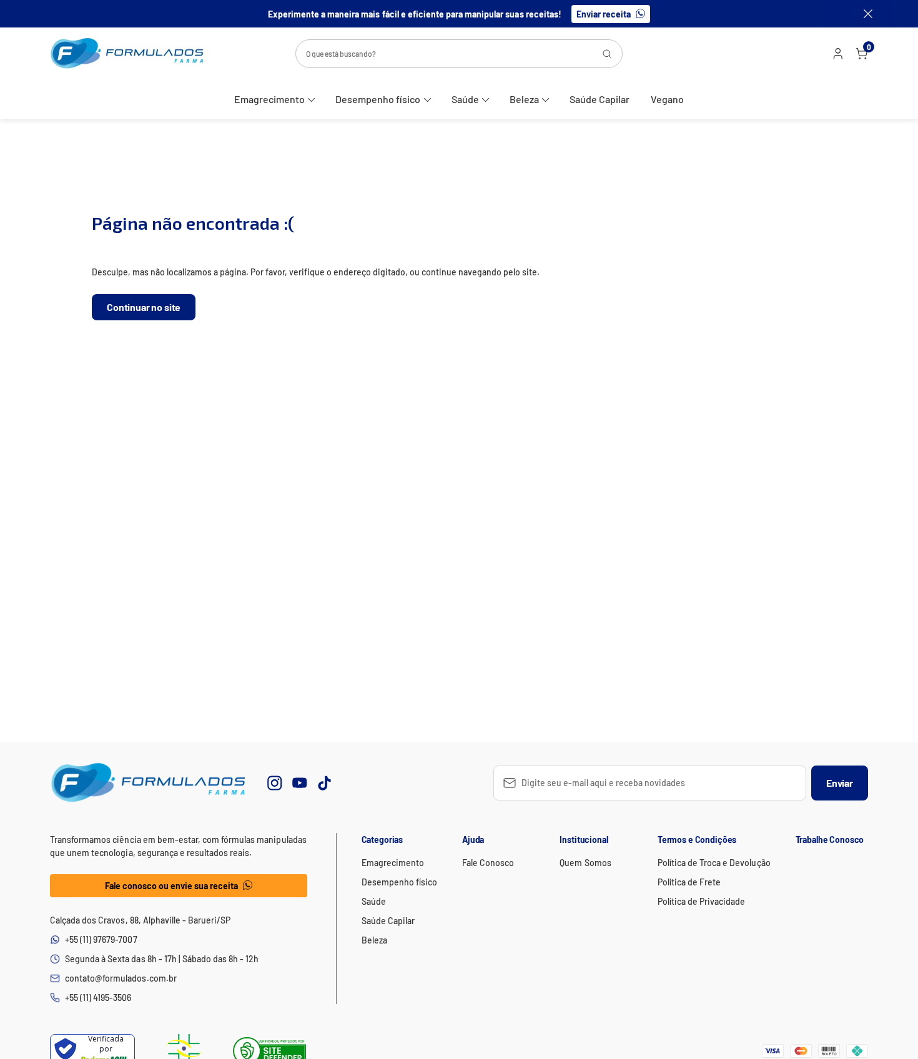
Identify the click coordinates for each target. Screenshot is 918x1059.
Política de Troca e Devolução (714, 862)
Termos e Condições (697, 839)
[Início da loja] (127, 53)
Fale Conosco (488, 862)
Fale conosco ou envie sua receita (172, 885)
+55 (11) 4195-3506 (98, 997)
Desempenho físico (377, 99)
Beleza (524, 99)
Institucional (584, 839)
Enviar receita (603, 14)
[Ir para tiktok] (324, 783)
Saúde (465, 99)
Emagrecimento (269, 99)
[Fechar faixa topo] (861, 13)
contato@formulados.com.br (121, 978)
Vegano (667, 99)
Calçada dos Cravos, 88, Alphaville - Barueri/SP (140, 920)
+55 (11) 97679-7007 (101, 939)
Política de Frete (689, 882)
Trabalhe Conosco (830, 839)
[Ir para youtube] (299, 783)
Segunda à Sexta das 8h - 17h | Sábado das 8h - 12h (162, 958)
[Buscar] (607, 54)
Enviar (839, 783)
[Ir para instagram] (274, 783)
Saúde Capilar (599, 99)
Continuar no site (143, 307)
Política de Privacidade (702, 901)
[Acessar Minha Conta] (837, 56)
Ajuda (473, 839)
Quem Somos (585, 862)
